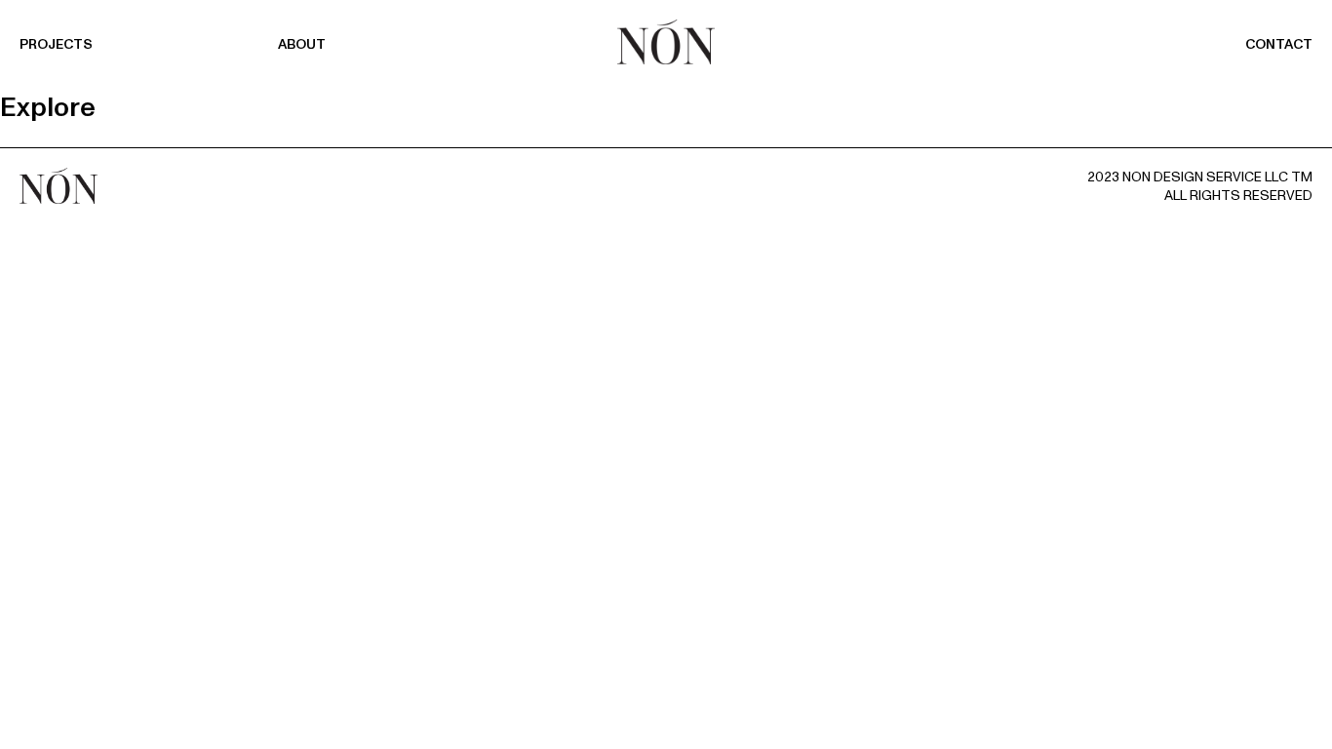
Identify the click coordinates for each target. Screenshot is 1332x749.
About (302, 44)
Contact (1278, 44)
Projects (56, 44)
